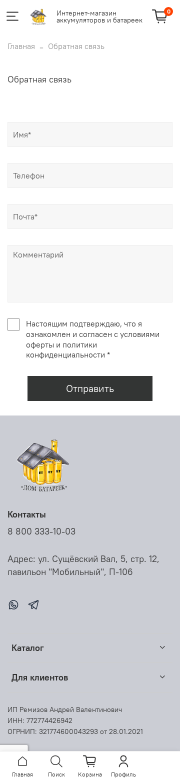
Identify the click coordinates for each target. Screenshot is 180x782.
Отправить (90, 388)
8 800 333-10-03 (42, 531)
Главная (21, 46)
